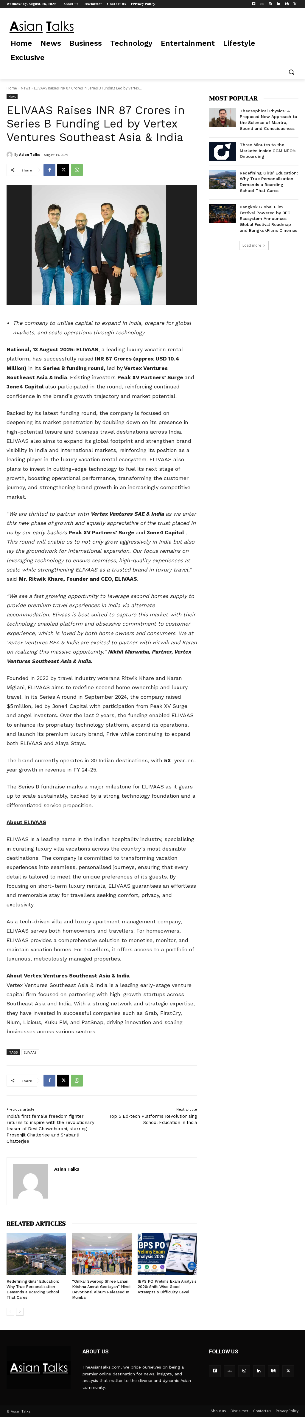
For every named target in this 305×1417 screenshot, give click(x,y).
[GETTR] (262, 4)
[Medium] (286, 4)
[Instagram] (270, 4)
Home (12, 88)
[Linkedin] (278, 4)
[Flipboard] (253, 4)
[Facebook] (49, 170)
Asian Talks (29, 154)
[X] (295, 4)
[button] (291, 72)
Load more (251, 245)
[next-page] (20, 1312)
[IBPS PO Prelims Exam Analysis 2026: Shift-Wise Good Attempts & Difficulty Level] (167, 1254)
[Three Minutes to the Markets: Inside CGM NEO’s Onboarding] (222, 151)
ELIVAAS (30, 1052)
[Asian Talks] (10, 155)
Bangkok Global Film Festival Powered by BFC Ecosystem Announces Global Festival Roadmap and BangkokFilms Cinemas (268, 218)
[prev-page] (10, 1312)
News (25, 88)
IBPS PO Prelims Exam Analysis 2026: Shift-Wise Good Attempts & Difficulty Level (167, 1286)
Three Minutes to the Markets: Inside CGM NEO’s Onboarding (267, 150)
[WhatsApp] (77, 170)
